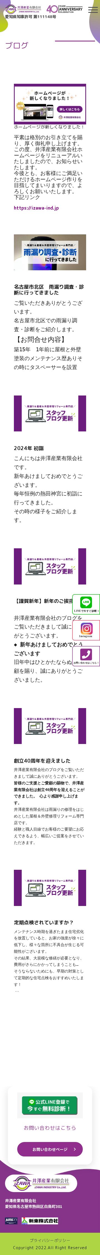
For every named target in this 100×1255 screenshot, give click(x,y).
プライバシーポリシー (50, 1240)
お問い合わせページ (50, 1149)
